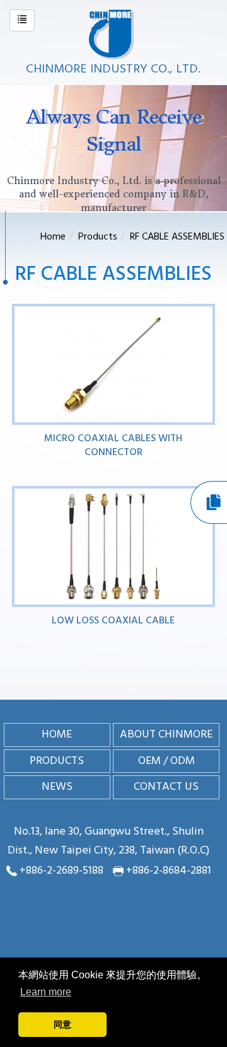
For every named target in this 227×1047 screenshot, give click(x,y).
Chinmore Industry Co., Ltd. (113, 69)
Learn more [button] (45, 991)
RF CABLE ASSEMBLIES (177, 237)
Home (53, 237)
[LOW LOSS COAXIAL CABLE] (114, 546)
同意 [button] (62, 1024)
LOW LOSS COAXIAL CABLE (113, 621)
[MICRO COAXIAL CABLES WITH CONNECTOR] (114, 364)
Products (97, 237)
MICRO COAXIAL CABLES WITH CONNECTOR (113, 446)
